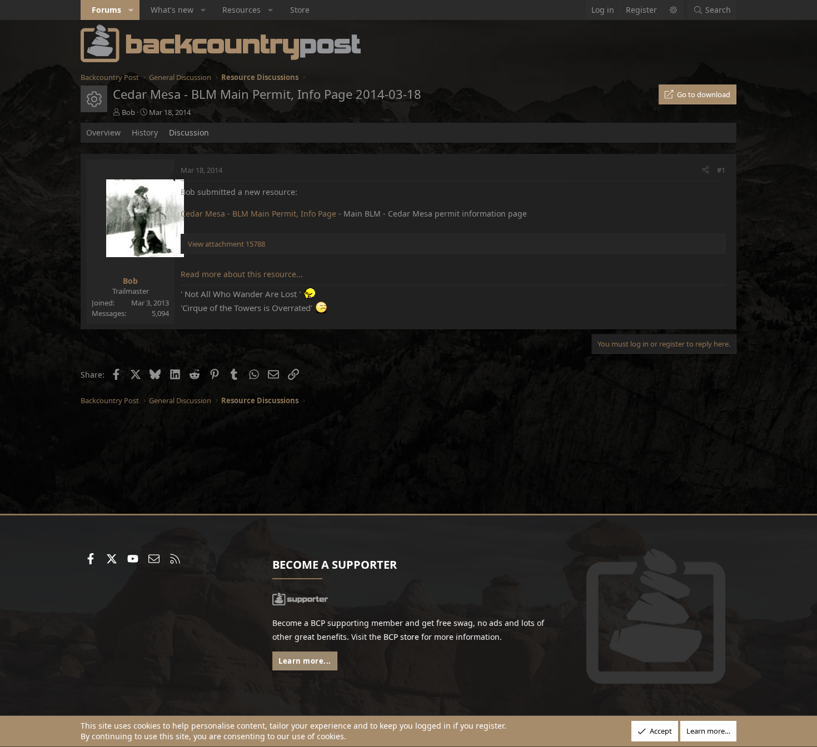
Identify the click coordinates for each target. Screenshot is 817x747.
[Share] (705, 170)
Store (300, 9)
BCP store (401, 636)
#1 (721, 170)
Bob (128, 112)
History (145, 132)
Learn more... (304, 661)
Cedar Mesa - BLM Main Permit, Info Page (258, 213)
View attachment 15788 (226, 244)
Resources (241, 9)
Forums (106, 9)
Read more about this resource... (242, 274)
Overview (103, 132)
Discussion (189, 132)
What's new (172, 9)
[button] (131, 10)
